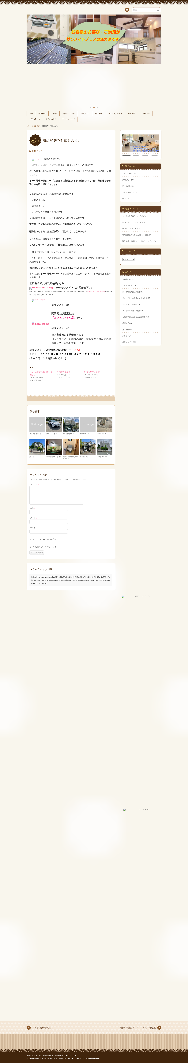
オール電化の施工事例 (130, 292)
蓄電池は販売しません (54, 457)
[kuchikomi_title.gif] (42, 287)
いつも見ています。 (93, 372)
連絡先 (127, 10)
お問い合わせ (34, 119)
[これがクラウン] (104, 453)
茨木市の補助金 (63, 372)
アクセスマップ (68, 119)
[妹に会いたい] (88, 453)
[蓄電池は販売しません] (54, 453)
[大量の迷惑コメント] (88, 430)
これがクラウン (102, 457)
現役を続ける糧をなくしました (70, 458)
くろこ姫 (141, 216)
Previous (31, 46)
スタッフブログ (68, 113)
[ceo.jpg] (36, 159)
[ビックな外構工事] (37, 430)
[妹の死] (37, 453)
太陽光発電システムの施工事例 (133, 317)
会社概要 (42, 113)
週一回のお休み (68, 434)
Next (156, 46)
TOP (31, 113)
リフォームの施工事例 (130, 310)
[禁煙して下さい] (54, 430)
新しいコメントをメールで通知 (42, 539)
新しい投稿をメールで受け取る (42, 547)
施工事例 (98, 113)
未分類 (124, 336)
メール (33, 518)
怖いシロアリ (101, 434)
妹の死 (31, 457)
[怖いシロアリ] (104, 430)
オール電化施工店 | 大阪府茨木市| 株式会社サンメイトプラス (51, 1055)
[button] (157, 142)
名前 (33, 508)
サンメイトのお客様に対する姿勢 (134, 298)
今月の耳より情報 (115, 113)
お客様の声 (145, 113)
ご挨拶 (54, 113)
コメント (34, 484)
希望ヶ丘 (131, 113)
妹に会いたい (84, 457)
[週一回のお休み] (71, 430)
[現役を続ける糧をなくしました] (71, 453)
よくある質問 (51, 119)
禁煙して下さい (51, 434)
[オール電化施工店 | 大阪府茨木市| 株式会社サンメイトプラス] (94, 9)
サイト (33, 527)
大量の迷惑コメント (87, 434)
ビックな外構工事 (35, 434)
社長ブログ (85, 113)
